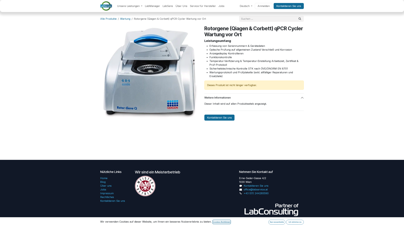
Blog (103, 181)
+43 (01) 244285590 (256, 193)
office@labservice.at (256, 189)
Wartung (125, 18)
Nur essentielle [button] (277, 222)
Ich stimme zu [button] (295, 222)
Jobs (103, 189)
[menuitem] (130, 6)
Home (103, 178)
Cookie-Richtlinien (221, 222)
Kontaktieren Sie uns (288, 6)
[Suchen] (300, 19)
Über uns (106, 185)
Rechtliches (107, 197)
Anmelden (264, 6)
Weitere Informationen (217, 97)
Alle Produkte (108, 18)
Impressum (107, 193)
